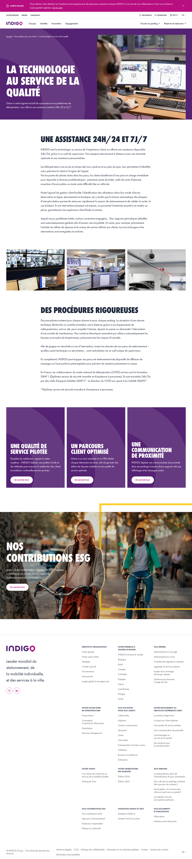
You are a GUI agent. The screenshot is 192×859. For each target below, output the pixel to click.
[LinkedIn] (17, 691)
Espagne (122, 679)
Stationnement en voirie (164, 656)
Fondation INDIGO (126, 813)
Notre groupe (88, 651)
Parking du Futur (89, 781)
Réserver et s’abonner (174, 23)
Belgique (122, 659)
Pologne (121, 693)
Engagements (71, 23)
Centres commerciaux (127, 725)
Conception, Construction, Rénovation (93, 722)
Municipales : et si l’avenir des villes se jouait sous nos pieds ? (167, 790)
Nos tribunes (160, 768)
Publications (159, 816)
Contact (144, 849)
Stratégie (86, 661)
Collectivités (123, 715)
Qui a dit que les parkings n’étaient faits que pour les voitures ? (169, 783)
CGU (76, 849)
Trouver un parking (149, 23)
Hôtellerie (122, 749)
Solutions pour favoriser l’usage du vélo (164, 681)
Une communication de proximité (168, 730)
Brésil (120, 664)
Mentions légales (64, 849)
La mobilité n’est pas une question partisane (164, 798)
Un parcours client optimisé (166, 720)
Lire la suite (57, 7)
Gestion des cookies (159, 849)
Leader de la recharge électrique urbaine (164, 673)
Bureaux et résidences (128, 754)
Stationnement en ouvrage (165, 651)
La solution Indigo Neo (164, 715)
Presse (24, 15)
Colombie (122, 674)
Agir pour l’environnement (93, 818)
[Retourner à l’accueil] (20, 649)
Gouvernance (88, 671)
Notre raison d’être (90, 656)
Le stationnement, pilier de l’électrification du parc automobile (169, 775)
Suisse (120, 698)
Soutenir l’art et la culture (129, 818)
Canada (121, 669)
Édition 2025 (124, 781)
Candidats (35, 15)
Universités (123, 740)
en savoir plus (17, 587)
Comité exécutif (89, 666)
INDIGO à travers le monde (130, 654)
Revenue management (92, 732)
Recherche (147, 15)
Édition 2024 (124, 776)
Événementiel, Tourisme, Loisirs (131, 745)
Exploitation (87, 728)
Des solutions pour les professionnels (162, 744)
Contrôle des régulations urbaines (169, 661)
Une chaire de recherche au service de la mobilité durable (95, 775)
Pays (175, 15)
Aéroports (122, 730)
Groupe (32, 23)
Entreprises (123, 759)
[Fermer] (183, 6)
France (121, 684)
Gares (121, 735)
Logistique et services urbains (167, 666)
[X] (9, 691)
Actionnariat (87, 676)
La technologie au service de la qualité (163, 736)
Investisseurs (12, 15)
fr (183, 15)
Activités (43, 23)
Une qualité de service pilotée (167, 725)
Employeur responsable (92, 823)
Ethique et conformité (91, 828)
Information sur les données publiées (123, 849)
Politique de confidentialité (93, 849)
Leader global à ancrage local (95, 681)
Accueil (9, 36)
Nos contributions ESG (92, 813)
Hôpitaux (122, 720)
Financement (87, 715)
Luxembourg (123, 688)
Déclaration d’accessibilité (68, 854)
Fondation (161, 15)
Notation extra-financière (165, 821)
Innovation (56, 23)
